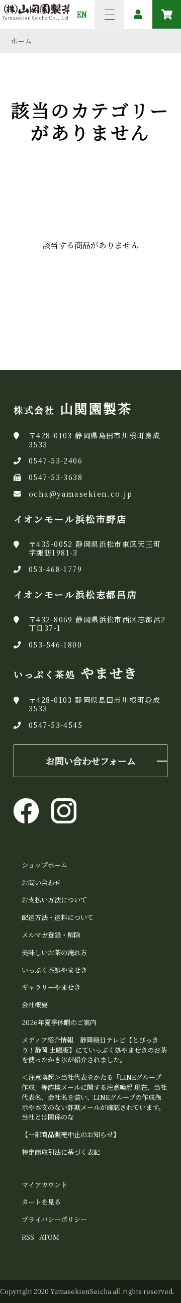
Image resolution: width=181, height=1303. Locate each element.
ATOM (49, 1237)
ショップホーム (44, 865)
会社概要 (35, 1004)
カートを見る (41, 1201)
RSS (28, 1237)
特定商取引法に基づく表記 (61, 1152)
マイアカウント (44, 1184)
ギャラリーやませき (51, 987)
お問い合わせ (41, 882)
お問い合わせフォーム (91, 760)
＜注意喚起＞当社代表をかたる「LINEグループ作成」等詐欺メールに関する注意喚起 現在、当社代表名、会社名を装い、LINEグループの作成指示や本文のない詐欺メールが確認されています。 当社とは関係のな (94, 1097)
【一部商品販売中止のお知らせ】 (71, 1134)
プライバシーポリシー (54, 1219)
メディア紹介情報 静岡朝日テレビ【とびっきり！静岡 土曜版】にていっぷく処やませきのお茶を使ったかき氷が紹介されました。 (94, 1050)
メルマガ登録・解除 (51, 935)
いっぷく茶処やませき (54, 970)
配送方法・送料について (58, 917)
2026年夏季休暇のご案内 (59, 1022)
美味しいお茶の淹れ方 (54, 952)
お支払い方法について (54, 899)
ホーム (21, 41)
